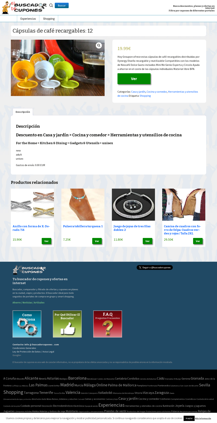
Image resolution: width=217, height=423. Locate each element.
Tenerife (46, 392)
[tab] (23, 111)
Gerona (186, 378)
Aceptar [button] (189, 418)
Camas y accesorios (95, 398)
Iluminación (168, 405)
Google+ (17, 355)
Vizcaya (148, 392)
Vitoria (138, 393)
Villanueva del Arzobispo (123, 393)
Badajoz (64, 378)
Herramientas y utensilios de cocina (143, 405)
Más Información (203, 418)
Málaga (90, 384)
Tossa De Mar (59, 393)
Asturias (53, 378)
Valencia (73, 392)
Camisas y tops (112, 399)
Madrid (67, 385)
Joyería (179, 406)
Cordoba (133, 378)
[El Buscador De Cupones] (24, 7)
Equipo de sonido (91, 406)
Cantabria (121, 378)
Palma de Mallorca (122, 385)
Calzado (81, 399)
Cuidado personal (31, 406)
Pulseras (175, 411)
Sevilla (204, 384)
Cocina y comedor (157, 91)
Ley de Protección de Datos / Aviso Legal (33, 351)
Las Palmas (38, 384)
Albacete (20, 378)
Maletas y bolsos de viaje (52, 411)
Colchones (165, 399)
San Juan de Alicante (189, 385)
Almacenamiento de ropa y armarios (17, 399)
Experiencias (28, 19)
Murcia (78, 385)
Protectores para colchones (158, 411)
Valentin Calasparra (89, 393)
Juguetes (8, 411)
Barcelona (77, 378)
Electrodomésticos (63, 405)
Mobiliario (72, 411)
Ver (134, 78)
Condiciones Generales (24, 348)
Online (101, 385)
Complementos (178, 399)
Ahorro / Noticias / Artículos (28, 302)
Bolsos (49, 399)
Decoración (47, 406)
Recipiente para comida (188, 411)
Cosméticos (190, 399)
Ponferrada (152, 385)
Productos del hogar (136, 411)
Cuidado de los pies (11, 406)
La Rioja (15, 385)
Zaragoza (161, 392)
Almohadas (36, 399)
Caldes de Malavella (105, 379)
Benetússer (92, 379)
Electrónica (78, 405)
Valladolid (105, 393)
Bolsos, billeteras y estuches (64, 399)
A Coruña (9, 378)
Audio (44, 399)
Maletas (35, 411)
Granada (197, 378)
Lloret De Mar (54, 385)
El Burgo (177, 379)
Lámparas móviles (23, 411)
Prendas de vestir (115, 411)
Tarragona (31, 392)
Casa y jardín (138, 91)
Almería (42, 378)
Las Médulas (23, 386)
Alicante (31, 378)
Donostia (169, 379)
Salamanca (175, 385)
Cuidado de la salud (205, 399)
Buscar (62, 5)
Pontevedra (164, 385)
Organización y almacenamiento (91, 411)
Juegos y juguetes (195, 405)
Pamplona (142, 385)
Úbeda (171, 393)
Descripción (23, 111)
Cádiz (161, 378)
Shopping (49, 19)
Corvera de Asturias (147, 379)
